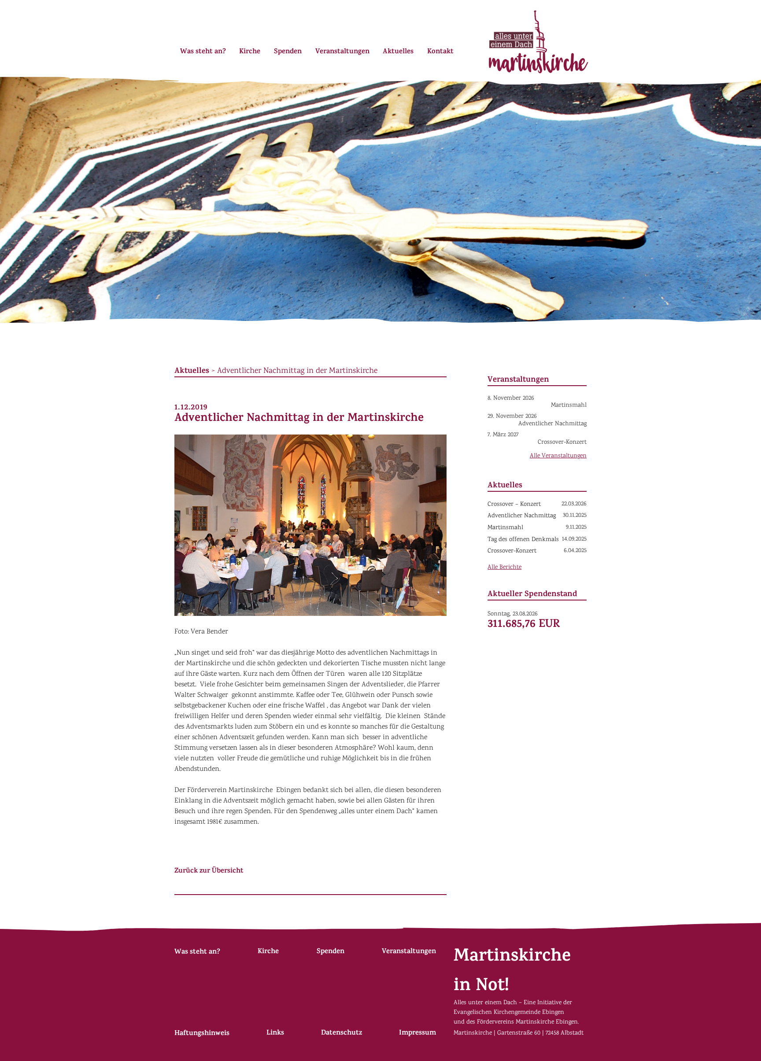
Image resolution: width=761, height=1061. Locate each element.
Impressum (417, 1033)
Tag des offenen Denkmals (523, 539)
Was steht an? (203, 52)
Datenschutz (341, 1033)
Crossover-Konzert (512, 551)
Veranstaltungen (342, 52)
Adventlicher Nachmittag (522, 516)
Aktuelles (398, 52)
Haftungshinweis (201, 1033)
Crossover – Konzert (514, 504)
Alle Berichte (504, 567)
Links (275, 1033)
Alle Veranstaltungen (558, 456)
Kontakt (440, 52)
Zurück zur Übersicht (209, 871)
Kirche (249, 52)
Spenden (288, 52)
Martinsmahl (505, 527)
